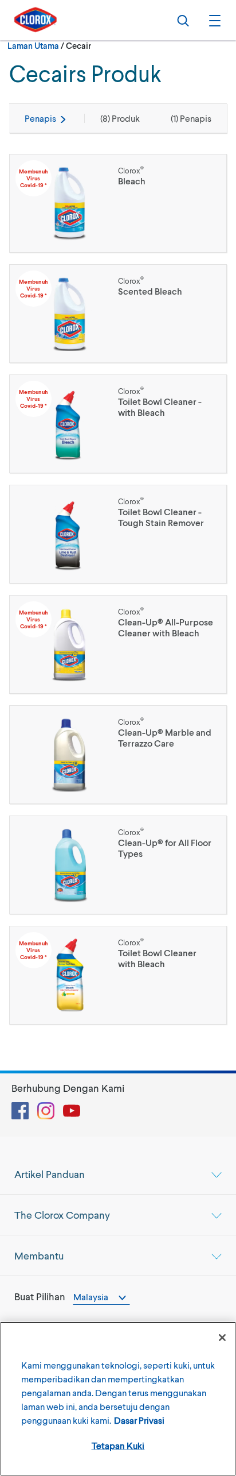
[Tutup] (222, 1337)
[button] (213, 20)
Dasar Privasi (139, 1420)
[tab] (118, 1174)
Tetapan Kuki (118, 1445)
